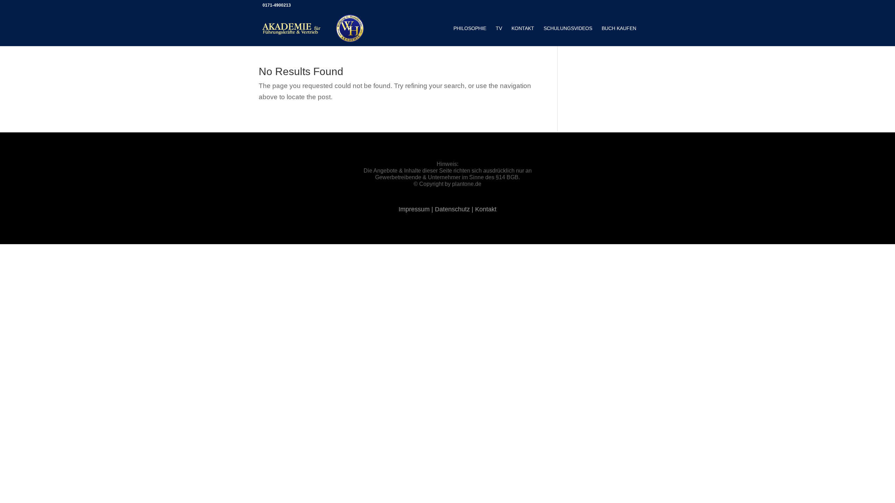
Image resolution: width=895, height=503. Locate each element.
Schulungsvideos (568, 28)
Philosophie (469, 28)
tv (499, 28)
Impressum (415, 209)
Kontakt (485, 209)
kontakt (522, 28)
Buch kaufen (619, 28)
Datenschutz (453, 209)
